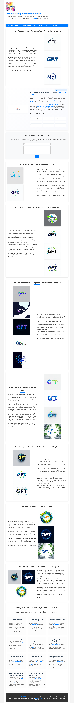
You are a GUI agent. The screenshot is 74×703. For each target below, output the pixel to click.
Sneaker (32, 664)
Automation (57, 645)
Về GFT (47, 25)
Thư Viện (54, 25)
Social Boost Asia (34, 97)
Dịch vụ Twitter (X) (36, 122)
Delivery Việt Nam (56, 624)
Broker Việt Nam (38, 678)
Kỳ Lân (15, 682)
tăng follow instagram (48, 107)
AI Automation (19, 663)
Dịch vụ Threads (60, 122)
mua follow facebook (41, 104)
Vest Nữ (33, 647)
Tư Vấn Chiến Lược (38, 25)
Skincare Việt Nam (14, 626)
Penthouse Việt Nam (58, 661)
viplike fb (34, 100)
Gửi (37, 156)
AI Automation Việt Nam (15, 661)
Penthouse (57, 663)
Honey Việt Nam (34, 624)
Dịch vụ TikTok (59, 118)
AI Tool (36, 698)
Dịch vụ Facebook (36, 118)
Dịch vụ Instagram (48, 118)
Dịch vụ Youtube (48, 122)
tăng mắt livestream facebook (53, 104)
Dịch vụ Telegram (36, 125)
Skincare (18, 630)
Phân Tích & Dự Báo (26, 25)
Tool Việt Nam (24, 696)
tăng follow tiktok (49, 106)
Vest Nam (41, 645)
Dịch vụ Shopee (48, 125)
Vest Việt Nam (37, 643)
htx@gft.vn (35, 18)
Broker (37, 682)
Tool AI (40, 698)
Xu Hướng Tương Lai (13, 25)
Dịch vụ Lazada (60, 125)
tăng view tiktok (40, 106)
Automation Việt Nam (55, 644)
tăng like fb (55, 100)
